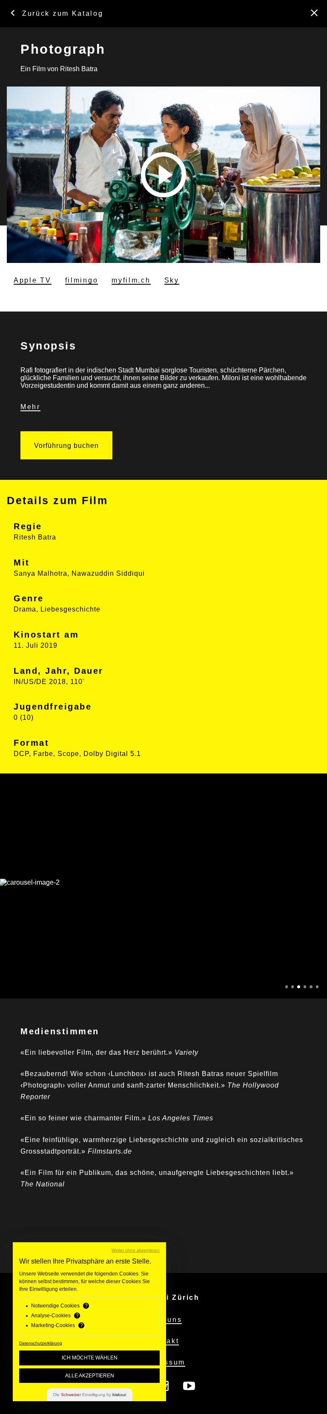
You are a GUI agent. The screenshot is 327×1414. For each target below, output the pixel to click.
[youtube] (189, 1386)
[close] (314, 13)
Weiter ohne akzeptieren (136, 1250)
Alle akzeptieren (89, 1376)
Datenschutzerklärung (40, 1343)
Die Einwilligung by (89, 1394)
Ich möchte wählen (90, 1358)
